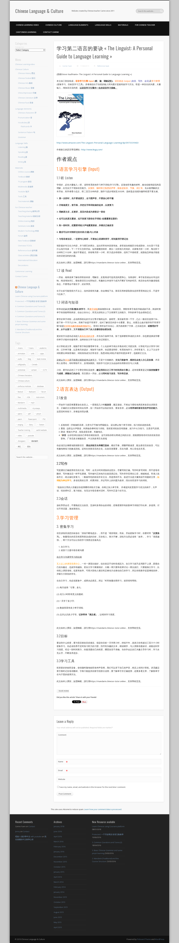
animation (21, 353)
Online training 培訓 (26, 221)
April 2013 (58, 927)
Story (31, 424)
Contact (32, 826)
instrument (40, 397)
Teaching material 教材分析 (29, 216)
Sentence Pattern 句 (26, 132)
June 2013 (58, 917)
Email (63, 771)
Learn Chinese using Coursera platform (31, 296)
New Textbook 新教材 (27, 240)
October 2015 (59, 867)
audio (20, 359)
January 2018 (59, 826)
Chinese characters (25, 375)
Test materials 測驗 (26, 201)
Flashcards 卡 (26, 126)
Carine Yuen (67, 66)
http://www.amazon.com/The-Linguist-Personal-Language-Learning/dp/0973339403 (98, 142)
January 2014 (59, 892)
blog (29, 359)
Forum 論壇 (22, 235)
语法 (28, 446)
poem (20, 419)
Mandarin (21, 403)
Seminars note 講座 (26, 226)
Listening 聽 (23, 147)
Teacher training (24, 430)
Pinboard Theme (144, 939)
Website (61, 779)
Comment (62, 735)
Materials (123, 25)
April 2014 (58, 877)
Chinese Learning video (27, 25)
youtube (31, 435)
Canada (34, 364)
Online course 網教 (26, 172)
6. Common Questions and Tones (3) (30, 306)
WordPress (159, 939)
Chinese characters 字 (27, 112)
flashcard (32, 392)
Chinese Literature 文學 (28, 97)
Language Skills (103, 25)
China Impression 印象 (27, 93)
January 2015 (59, 872)
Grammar (22, 137)
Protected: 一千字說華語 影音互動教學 (31, 301)
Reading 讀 (22, 157)
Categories (19, 47)
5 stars (31, 348)
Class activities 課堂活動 (27, 255)
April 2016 (58, 836)
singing (20, 424)
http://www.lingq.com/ (92, 149)
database (40, 386)
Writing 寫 (22, 162)
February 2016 (59, 846)
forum (44, 392)
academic (43, 348)
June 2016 (58, 831)
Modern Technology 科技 (28, 231)
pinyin (38, 414)
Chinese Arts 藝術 (25, 83)
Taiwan (41, 424)
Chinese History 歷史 (26, 73)
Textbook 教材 (24, 176)
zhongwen (21, 441)
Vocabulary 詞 (24, 122)
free (19, 397)
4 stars (20, 348)
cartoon (34, 370)
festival (20, 392)
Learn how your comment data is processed (102, 809)
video (20, 435)
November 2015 (60, 861)
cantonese (21, 370)
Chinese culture (24, 381)
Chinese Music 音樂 (26, 88)
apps (42, 353)
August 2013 (59, 912)
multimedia (22, 408)
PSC (44, 419)
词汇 (19, 446)
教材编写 (34, 441)
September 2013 (61, 907)
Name (63, 762)
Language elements (78, 25)
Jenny (17, 831)
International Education (27, 260)
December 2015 (60, 856)
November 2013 (60, 897)
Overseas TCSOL (25, 245)
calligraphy (22, 364)
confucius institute (24, 386)
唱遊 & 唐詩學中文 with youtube (28, 836)
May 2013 (57, 922)
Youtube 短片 (23, 191)
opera (20, 414)
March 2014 (58, 882)
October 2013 (59, 902)
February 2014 (59, 887)
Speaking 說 (23, 152)
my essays (36, 408)
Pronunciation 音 (25, 117)
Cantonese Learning (26, 32)
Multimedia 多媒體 (25, 186)
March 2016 (58, 841)
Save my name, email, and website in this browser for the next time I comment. (92, 787)
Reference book (103, 66)
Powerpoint (32, 419)
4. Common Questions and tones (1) (30, 316)
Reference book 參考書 (27, 250)
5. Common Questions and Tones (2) (30, 311)
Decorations (23, 265)
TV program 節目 (25, 181)
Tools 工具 (22, 196)
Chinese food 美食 (25, 102)
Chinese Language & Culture (39, 11)
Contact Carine (51, 32)
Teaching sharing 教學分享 (29, 211)
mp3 (32, 403)
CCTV (45, 370)
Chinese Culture (53, 25)
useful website (41, 430)
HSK (28, 397)
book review (64, 691)
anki (32, 353)
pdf (29, 414)
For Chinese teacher (145, 25)
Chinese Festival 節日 (26, 78)
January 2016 (59, 851)
